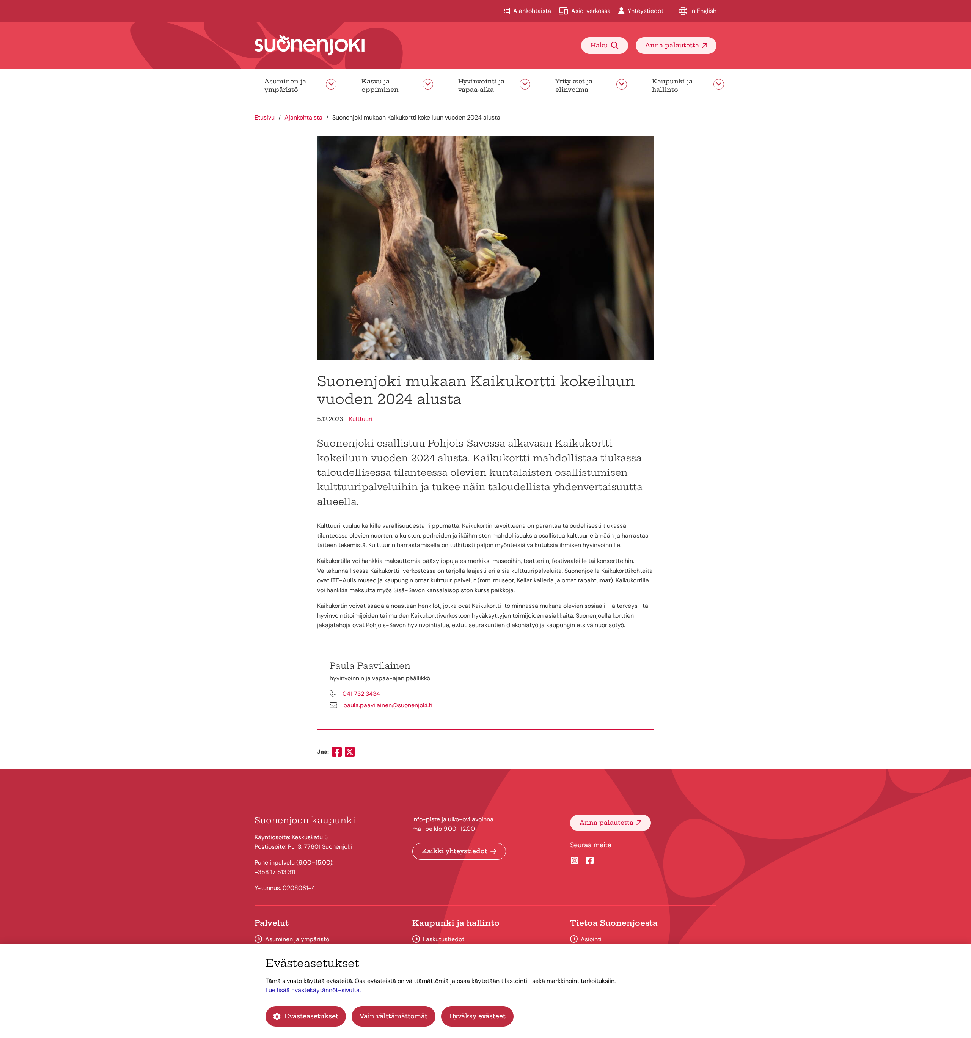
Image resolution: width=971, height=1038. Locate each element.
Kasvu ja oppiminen (380, 85)
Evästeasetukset (311, 1016)
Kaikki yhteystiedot (454, 851)
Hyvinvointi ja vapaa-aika (481, 85)
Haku (599, 45)
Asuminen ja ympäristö (285, 85)
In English (703, 11)
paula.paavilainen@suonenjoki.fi (387, 705)
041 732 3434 (361, 694)
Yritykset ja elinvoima (573, 85)
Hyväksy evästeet (477, 1016)
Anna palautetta (672, 45)
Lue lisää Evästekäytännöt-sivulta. (313, 990)
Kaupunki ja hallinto (672, 85)
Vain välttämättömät (393, 1016)
